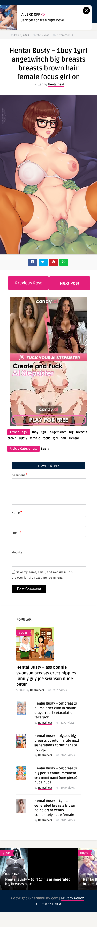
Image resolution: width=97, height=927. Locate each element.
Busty (23, 438)
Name (17, 512)
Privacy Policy (72, 898)
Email (16, 532)
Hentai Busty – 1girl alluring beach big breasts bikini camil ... (37, 881)
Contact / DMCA (48, 904)
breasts (81, 432)
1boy (35, 432)
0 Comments (65, 35)
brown (11, 438)
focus (46, 438)
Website (17, 552)
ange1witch (58, 432)
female (35, 438)
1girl (44, 432)
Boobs (23, 632)
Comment (19, 475)
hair (63, 438)
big (71, 432)
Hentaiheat (56, 84)
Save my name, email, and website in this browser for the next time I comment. (42, 575)
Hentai (74, 438)
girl (55, 438)
